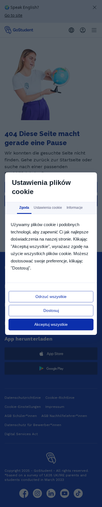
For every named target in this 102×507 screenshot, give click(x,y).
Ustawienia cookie (48, 208)
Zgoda (24, 208)
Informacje (75, 208)
